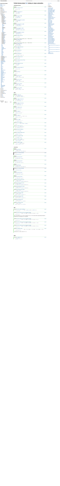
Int (27, 3)
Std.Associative (17, 154)
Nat (18, 8)
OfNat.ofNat (18, 17)
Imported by (50, 6)
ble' (17, 77)
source (49, 4)
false (20, 85)
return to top (49, 3)
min (20, 154)
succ (19, 48)
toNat (19, 96)
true (19, 77)
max (17, 100)
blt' (17, 81)
